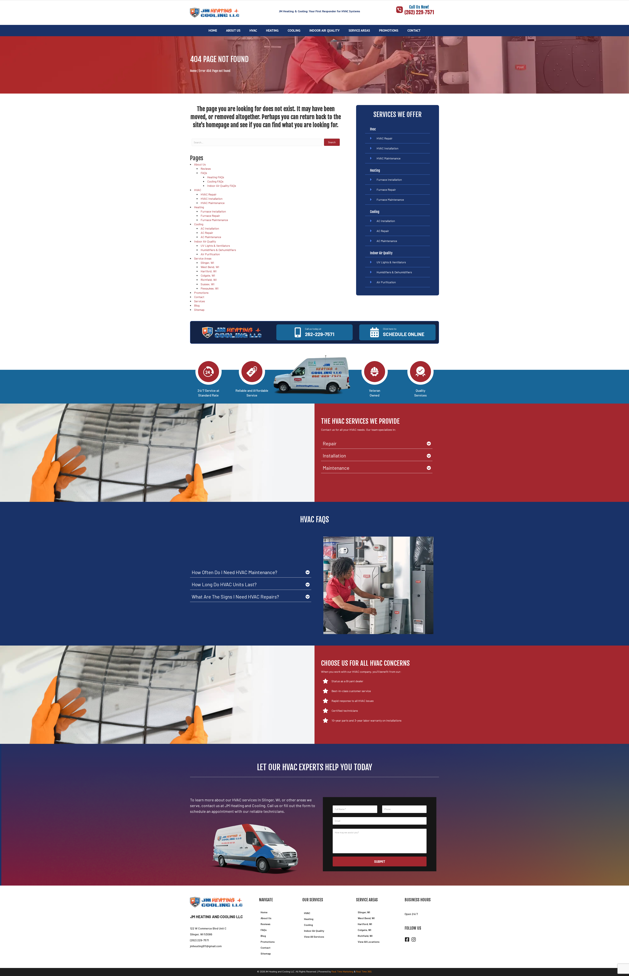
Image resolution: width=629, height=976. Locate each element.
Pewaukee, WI (210, 288)
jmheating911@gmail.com (206, 946)
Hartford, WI (209, 271)
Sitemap (199, 309)
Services (199, 301)
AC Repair (207, 232)
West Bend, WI (210, 267)
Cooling (198, 224)
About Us (200, 164)
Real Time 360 (363, 971)
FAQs (204, 173)
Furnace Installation (213, 211)
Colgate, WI (208, 275)
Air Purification (210, 254)
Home (193, 71)
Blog (197, 305)
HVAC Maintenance (213, 203)
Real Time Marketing (342, 971)
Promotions (201, 292)
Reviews (206, 168)
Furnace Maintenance (214, 220)
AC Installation (210, 228)
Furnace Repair (210, 215)
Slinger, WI (207, 262)
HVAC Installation (211, 198)
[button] (415, 17)
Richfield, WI (209, 279)
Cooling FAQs (215, 181)
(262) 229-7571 (199, 940)
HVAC (197, 190)
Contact (199, 297)
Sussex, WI (207, 284)
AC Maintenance (211, 237)
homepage (217, 125)
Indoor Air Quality (205, 241)
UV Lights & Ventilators (215, 245)
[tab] (376, 443)
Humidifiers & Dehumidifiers (218, 250)
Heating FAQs (215, 177)
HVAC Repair (209, 194)
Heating (199, 207)
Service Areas (202, 258)
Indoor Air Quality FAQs (221, 185)
